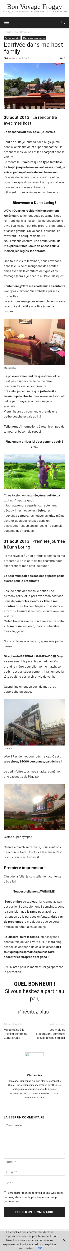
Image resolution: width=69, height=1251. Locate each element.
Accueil (8, 31)
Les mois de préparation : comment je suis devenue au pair (50, 1034)
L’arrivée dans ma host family (33, 48)
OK (40, 1248)
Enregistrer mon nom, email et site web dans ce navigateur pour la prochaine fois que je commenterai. (33, 1197)
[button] (6, 22)
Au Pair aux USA (23, 31)
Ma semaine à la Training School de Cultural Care (15, 1034)
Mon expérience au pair (34, 37)
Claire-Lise (9, 58)
